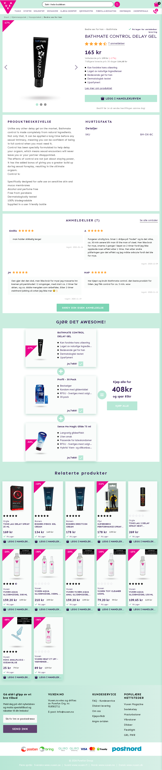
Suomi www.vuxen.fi (75, 765)
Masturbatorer (132, 714)
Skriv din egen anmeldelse (83, 307)
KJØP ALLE (122, 405)
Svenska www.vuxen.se (47, 765)
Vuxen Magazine (133, 704)
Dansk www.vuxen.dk (131, 765)
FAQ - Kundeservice (103, 700)
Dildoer (128, 724)
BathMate (111, 29)
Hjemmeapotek (19, 17)
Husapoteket (35, 17)
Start (6, 17)
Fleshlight (129, 729)
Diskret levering (101, 705)
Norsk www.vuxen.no (103, 765)
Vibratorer (130, 719)
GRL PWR (129, 735)
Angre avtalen (100, 721)
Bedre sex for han (53, 17)
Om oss (96, 711)
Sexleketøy (130, 709)
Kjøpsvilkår (98, 716)
